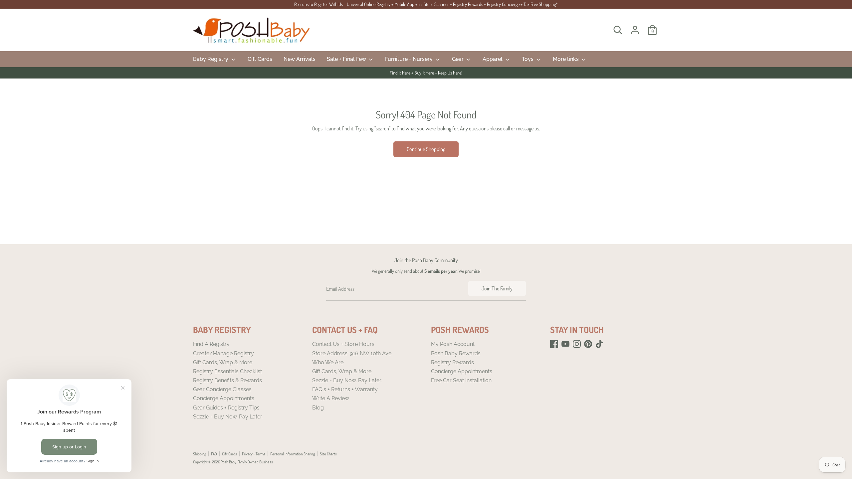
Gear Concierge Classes (222, 389)
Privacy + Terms (253, 453)
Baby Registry (211, 59)
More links (566, 59)
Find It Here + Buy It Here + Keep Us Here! (426, 73)
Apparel (493, 59)
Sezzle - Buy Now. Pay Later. (228, 416)
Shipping (199, 453)
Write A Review (330, 398)
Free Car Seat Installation (461, 380)
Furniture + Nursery (409, 59)
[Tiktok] (599, 344)
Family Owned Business (255, 461)
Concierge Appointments (223, 398)
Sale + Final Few (347, 59)
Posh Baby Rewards (456, 353)
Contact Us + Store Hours (343, 344)
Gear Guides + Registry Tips (226, 407)
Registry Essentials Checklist (227, 371)
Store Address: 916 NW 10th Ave (351, 353)
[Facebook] (554, 344)
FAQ (214, 453)
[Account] (635, 30)
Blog (318, 407)
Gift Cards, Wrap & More (222, 362)
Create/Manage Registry (223, 353)
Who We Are (327, 362)
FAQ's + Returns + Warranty (345, 389)
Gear (458, 59)
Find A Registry (211, 344)
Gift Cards (260, 59)
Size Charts (328, 453)
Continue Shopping (426, 149)
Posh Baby (228, 461)
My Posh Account (453, 344)
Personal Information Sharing (292, 453)
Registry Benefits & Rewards (227, 380)
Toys (528, 59)
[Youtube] (565, 344)
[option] (426, 73)
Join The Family (497, 288)
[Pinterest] (588, 344)
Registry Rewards (452, 362)
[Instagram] (577, 344)
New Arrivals (300, 59)
